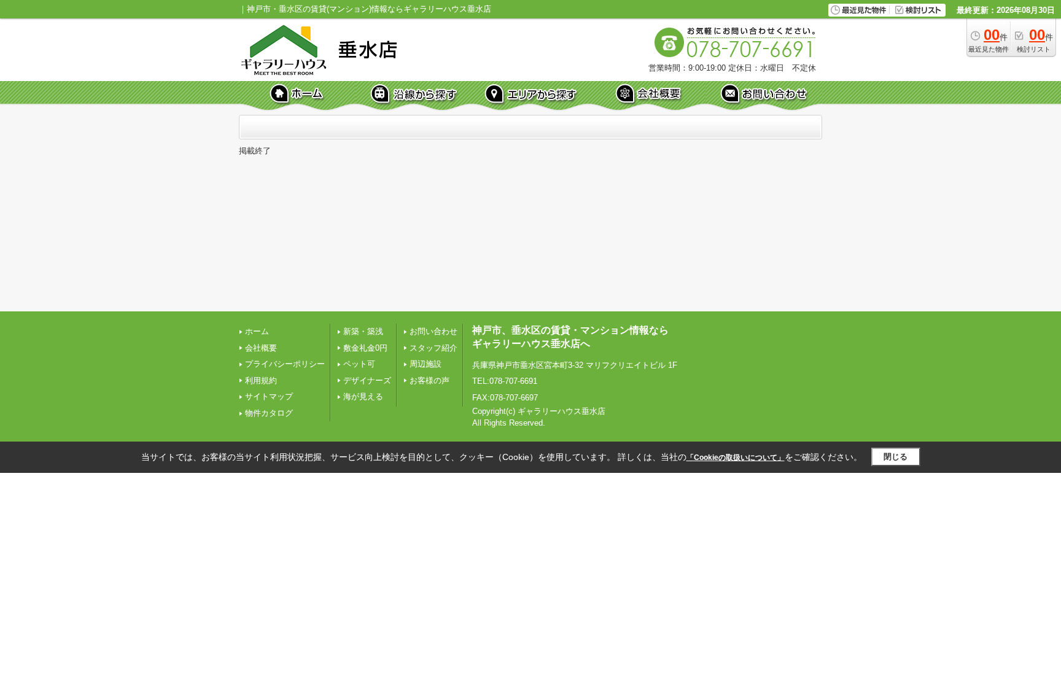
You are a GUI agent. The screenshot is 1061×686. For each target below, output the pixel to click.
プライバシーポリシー (285, 363)
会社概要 (261, 348)
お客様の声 (429, 380)
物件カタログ (269, 413)
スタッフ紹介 (433, 348)
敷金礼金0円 (365, 348)
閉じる (895, 456)
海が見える (363, 396)
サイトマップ (269, 396)
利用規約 (261, 380)
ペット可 (359, 363)
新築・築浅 (363, 331)
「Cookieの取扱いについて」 (735, 457)
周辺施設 (425, 363)
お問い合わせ (433, 331)
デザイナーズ (367, 380)
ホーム (257, 331)
